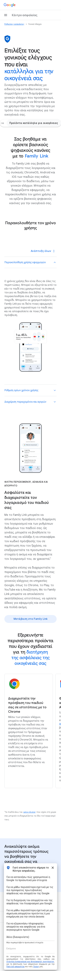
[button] (30, 262)
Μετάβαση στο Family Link (31, 619)
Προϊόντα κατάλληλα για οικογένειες (33, 123)
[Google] (9, 5)
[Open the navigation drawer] (5, 15)
